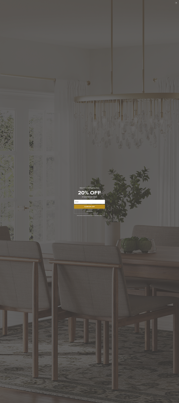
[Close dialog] (176, 2)
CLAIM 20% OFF (89, 206)
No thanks (89, 211)
